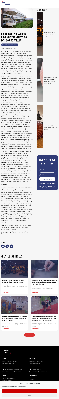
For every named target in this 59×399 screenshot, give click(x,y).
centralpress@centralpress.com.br (13, 371)
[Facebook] (40, 187)
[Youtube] (51, 187)
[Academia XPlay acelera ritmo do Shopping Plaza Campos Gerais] (40, 34)
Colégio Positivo (6, 44)
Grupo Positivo (13, 44)
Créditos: (4, 232)
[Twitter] (46, 187)
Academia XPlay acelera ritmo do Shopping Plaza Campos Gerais (49, 34)
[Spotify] (54, 187)
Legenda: (4, 225)
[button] (3, 246)
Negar (29, 395)
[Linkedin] (49, 187)
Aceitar (29, 391)
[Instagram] (43, 187)
